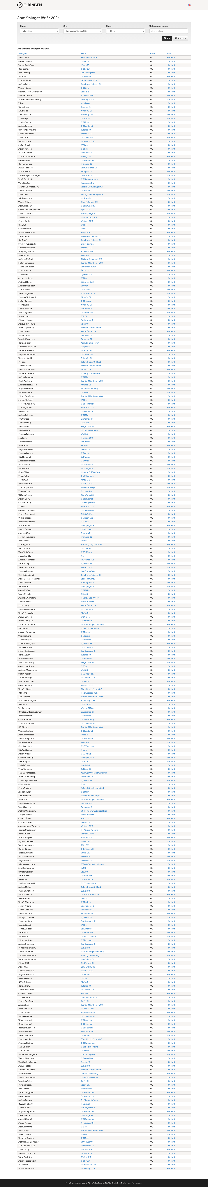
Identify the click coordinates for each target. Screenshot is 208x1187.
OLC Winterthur (88, 723)
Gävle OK (85, 1001)
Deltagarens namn (158, 26)
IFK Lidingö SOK (88, 1168)
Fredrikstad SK (87, 1146)
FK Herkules (86, 491)
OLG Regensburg (89, 883)
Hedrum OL (86, 198)
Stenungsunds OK (89, 168)
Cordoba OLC (87, 175)
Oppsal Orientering (89, 1073)
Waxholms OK (87, 776)
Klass (108, 26)
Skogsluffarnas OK (89, 202)
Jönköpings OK (88, 73)
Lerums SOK (86, 308)
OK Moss (85, 122)
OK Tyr (84, 666)
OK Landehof (87, 126)
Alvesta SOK (86, 133)
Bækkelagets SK (88, 700)
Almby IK (85, 613)
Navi (83, 556)
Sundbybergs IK (88, 213)
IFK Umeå (85, 617)
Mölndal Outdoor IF (90, 343)
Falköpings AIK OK (89, 80)
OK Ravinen (86, 529)
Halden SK (85, 1104)
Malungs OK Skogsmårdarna (94, 773)
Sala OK (84, 872)
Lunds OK (85, 765)
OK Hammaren (88, 160)
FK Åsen (84, 445)
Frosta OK (85, 229)
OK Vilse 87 (86, 704)
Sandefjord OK (87, 99)
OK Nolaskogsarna (89, 1077)
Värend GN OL (87, 708)
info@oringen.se (135, 1183)
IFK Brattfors (86, 350)
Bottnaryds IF (87, 913)
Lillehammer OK (88, 678)
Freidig (84, 750)
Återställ (181, 38)
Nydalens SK (86, 111)
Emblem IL (86, 993)
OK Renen (85, 1161)
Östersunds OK (88, 1096)
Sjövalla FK (86, 209)
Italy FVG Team (87, 834)
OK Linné (85, 88)
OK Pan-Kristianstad (90, 894)
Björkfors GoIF (87, 282)
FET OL (84, 316)
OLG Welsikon (87, 674)
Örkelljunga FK (87, 849)
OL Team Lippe (88, 518)
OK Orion (85, 61)
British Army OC (88, 967)
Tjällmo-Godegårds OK (91, 236)
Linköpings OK (87, 525)
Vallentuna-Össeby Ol (90, 796)
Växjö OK (85, 255)
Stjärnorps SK (87, 114)
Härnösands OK (88, 293)
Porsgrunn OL (87, 183)
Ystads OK (85, 103)
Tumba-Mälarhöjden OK (92, 263)
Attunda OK (86, 297)
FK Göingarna (87, 468)
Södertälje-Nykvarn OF (91, 544)
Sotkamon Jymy (88, 267)
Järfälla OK (86, 1157)
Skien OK (85, 594)
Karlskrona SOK (88, 571)
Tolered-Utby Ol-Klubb (91, 328)
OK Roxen (85, 190)
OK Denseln (86, 76)
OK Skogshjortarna (89, 179)
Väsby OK (85, 1085)
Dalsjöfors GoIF (88, 141)
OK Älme (85, 423)
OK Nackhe (86, 640)
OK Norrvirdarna (88, 936)
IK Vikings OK (87, 1142)
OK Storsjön (86, 621)
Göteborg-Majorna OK (91, 84)
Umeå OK (85, 853)
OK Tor (84, 1127)
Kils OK (84, 898)
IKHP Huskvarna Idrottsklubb (94, 811)
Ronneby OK (86, 339)
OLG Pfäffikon (87, 647)
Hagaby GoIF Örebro (90, 373)
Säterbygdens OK (89, 1089)
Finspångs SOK (87, 560)
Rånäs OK (85, 818)
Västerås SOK (87, 221)
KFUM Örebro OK (88, 331)
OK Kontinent (87, 875)
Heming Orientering (90, 955)
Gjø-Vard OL (86, 274)
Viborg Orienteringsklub (92, 187)
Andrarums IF (87, 320)
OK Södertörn (87, 312)
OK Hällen (85, 590)
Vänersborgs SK (88, 906)
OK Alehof (85, 118)
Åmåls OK (85, 270)
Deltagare (22, 53)
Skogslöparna (87, 244)
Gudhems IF (86, 658)
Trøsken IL (85, 107)
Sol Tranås (85, 442)
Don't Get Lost (87, 1009)
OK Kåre (84, 149)
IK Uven (84, 286)
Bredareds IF (86, 335)
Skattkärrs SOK (87, 963)
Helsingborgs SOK (89, 217)
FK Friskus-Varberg (89, 388)
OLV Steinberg (87, 719)
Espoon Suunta (88, 579)
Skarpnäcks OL (88, 407)
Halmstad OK (87, 438)
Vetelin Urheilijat (88, 487)
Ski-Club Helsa (87, 514)
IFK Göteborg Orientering (92, 624)
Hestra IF (85, 522)
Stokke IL (85, 92)
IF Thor (84, 225)
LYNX (83, 868)
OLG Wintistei (87, 137)
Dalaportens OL (88, 464)
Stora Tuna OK (87, 495)
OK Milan (85, 377)
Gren (65, 26)
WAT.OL (84, 541)
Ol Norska (85, 636)
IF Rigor (84, 145)
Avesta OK (85, 856)
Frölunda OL (86, 153)
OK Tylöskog (86, 552)
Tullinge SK (86, 130)
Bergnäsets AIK (88, 426)
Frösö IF (84, 735)
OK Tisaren (86, 548)
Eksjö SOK (85, 232)
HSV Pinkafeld (87, 95)
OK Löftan (85, 69)
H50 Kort (171, 57)
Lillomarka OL (87, 841)
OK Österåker (87, 1058)
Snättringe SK (87, 419)
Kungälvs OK (87, 171)
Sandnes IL (86, 533)
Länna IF (85, 65)
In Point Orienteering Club (92, 788)
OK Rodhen (86, 902)
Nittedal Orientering (90, 628)
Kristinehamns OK (89, 57)
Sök (168, 38)
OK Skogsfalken (88, 503)
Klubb (23, 26)
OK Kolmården (87, 404)
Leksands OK (87, 860)
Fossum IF (85, 1062)
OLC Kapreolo (87, 476)
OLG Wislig (86, 754)
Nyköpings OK (87, 1123)
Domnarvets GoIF (89, 1165)
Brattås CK (85, 449)
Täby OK (85, 845)
